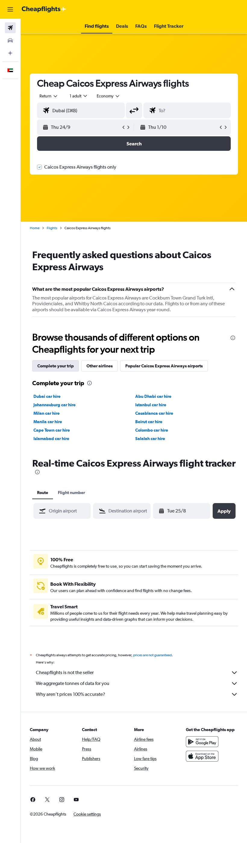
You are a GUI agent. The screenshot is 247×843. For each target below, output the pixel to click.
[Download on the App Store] (202, 756)
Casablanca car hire (154, 413)
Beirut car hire (148, 421)
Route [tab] (42, 492)
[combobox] (108, 96)
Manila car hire (47, 421)
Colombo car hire (151, 430)
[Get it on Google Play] (202, 741)
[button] (10, 9)
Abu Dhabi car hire (153, 396)
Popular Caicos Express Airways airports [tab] (164, 365)
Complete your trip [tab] (55, 365)
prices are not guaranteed (152, 655)
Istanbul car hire (150, 404)
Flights (52, 228)
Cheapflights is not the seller (65, 672)
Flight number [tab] (71, 492)
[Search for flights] (10, 28)
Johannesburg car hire (54, 404)
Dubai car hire (47, 396)
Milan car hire (46, 413)
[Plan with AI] (10, 53)
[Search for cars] (10, 40)
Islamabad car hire (51, 438)
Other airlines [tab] (99, 365)
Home (34, 228)
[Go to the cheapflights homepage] (44, 9)
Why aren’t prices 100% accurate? (70, 694)
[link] (32, 799)
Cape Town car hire (51, 430)
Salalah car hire (150, 438)
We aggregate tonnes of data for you (72, 683)
